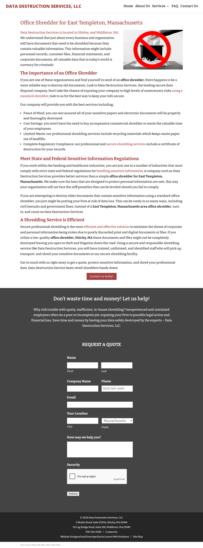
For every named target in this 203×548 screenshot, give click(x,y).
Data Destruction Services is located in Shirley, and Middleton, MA (69, 32)
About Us (142, 6)
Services (158, 6)
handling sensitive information (120, 171)
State (105, 427)
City (70, 426)
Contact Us (189, 6)
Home (128, 6)
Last (104, 371)
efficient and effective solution (106, 227)
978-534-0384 (93, 532)
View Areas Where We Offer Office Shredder (40, 545)
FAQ (174, 6)
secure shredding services (126, 144)
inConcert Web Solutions (115, 536)
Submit (73, 493)
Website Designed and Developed (79, 536)
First (70, 371)
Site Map (138, 536)
